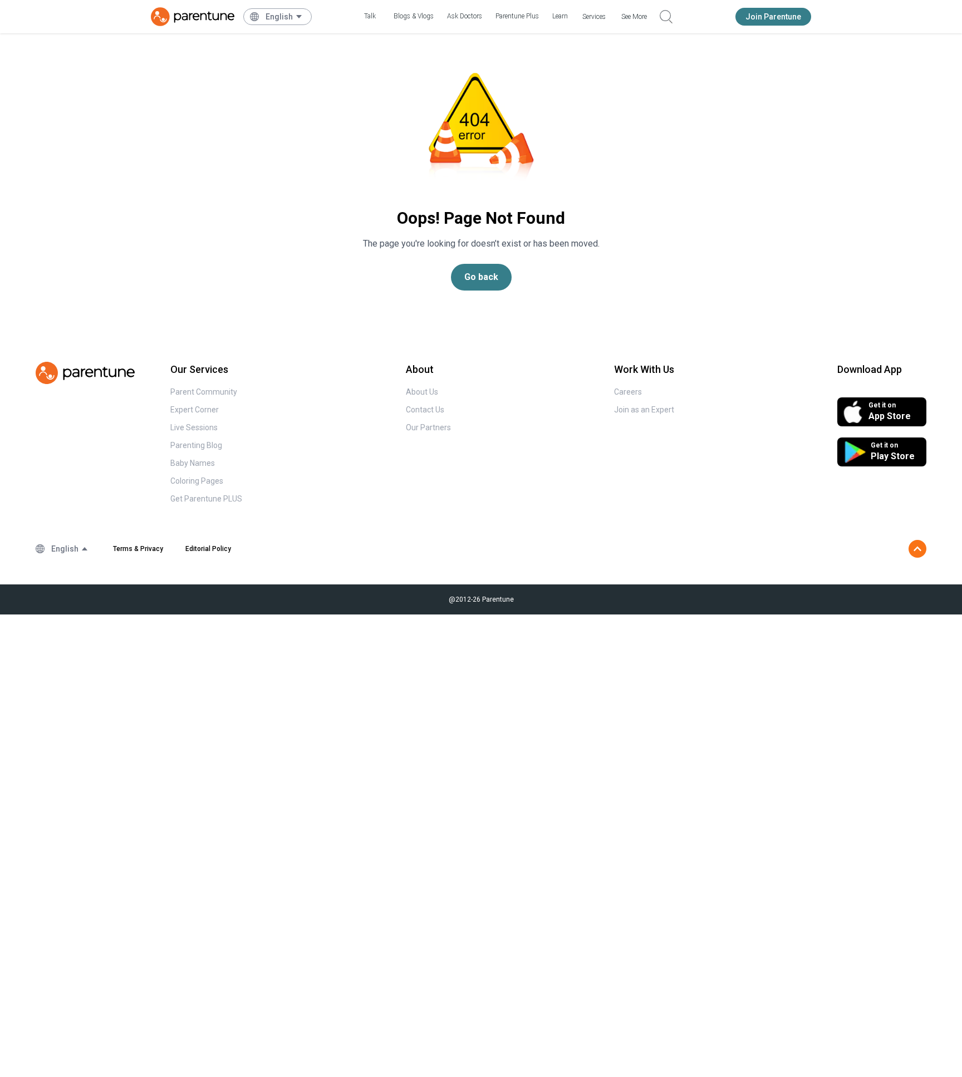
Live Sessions (194, 427)
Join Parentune (773, 16)
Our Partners (428, 427)
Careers (628, 391)
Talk (370, 16)
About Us (422, 391)
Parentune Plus (517, 16)
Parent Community (203, 391)
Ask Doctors (464, 16)
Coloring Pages (196, 480)
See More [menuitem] (634, 17)
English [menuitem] (279, 16)
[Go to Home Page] (192, 17)
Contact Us (425, 409)
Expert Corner (194, 409)
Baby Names (192, 463)
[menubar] (284, 16)
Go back (481, 277)
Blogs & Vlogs (414, 16)
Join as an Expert (644, 409)
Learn (560, 16)
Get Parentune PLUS (206, 498)
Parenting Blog (196, 445)
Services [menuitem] (594, 17)
